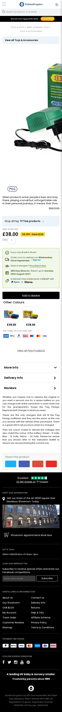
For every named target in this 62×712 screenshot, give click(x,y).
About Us (7, 597)
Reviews (10, 388)
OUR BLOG (8, 607)
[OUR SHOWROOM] (31, 516)
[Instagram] (15, 662)
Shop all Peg (24, 221)
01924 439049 (9, 554)
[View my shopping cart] (55, 5)
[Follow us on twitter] (9, 662)
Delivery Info (13, 378)
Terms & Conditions (42, 627)
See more (54, 208)
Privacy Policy (39, 622)
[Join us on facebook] (3, 662)
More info (11, 367)
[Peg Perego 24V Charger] (30, 314)
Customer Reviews (13, 622)
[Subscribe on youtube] (22, 662)
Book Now (47, 18)
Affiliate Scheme (40, 617)
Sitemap (7, 627)
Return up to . (32, 272)
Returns (35, 607)
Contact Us (37, 597)
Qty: (5, 239)
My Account (9, 612)
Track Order (9, 617)
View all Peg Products (31, 350)
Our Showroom (11, 602)
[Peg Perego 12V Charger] (11, 314)
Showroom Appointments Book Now (31, 535)
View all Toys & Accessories (21, 40)
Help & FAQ (37, 612)
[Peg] (12, 188)
